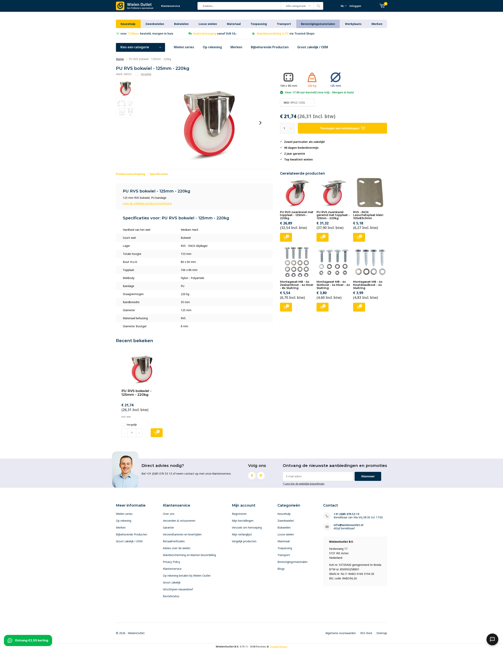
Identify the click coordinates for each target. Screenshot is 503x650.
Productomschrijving (130, 174)
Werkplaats (353, 24)
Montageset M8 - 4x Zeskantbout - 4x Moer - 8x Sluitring (296, 285)
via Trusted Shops (285, 33)
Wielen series (184, 47)
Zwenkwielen (154, 24)
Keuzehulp (128, 24)
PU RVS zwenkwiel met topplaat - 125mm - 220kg (296, 215)
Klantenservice (170, 6)
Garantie (168, 527)
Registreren (239, 514)
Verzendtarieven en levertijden (182, 534)
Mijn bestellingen (242, 520)
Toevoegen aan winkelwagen (286, 237)
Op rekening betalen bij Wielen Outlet (187, 575)
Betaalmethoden (174, 541)
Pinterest (261, 475)
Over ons (168, 514)
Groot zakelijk (172, 582)
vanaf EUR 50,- (215, 33)
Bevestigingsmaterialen (318, 24)
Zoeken (318, 6)
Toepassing (259, 24)
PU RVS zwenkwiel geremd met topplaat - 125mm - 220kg (333, 215)
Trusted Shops (278, 646)
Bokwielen (181, 24)
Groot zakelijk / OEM (312, 47)
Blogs (281, 569)
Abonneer (368, 476)
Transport (284, 24)
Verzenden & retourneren (179, 520)
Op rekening (212, 47)
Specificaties (159, 174)
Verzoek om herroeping (247, 527)
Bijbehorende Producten (270, 47)
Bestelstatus (171, 596)
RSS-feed (366, 633)
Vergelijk (132, 424)
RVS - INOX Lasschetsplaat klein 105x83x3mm (368, 215)
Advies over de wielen (176, 548)
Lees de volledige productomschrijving (147, 203)
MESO (128, 74)
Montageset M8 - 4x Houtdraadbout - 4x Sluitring (367, 285)
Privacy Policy (171, 562)
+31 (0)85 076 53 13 (346, 514)
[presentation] (260, 123)
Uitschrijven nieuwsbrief (178, 589)
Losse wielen (208, 24)
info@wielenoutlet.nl (348, 525)
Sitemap (381, 633)
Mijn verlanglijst (242, 534)
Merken (377, 24)
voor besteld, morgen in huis (146, 33)
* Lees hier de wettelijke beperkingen (303, 483)
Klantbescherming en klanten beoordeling (189, 555)
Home (120, 59)
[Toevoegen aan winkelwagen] (157, 432)
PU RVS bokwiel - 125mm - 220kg (136, 393)
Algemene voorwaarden (340, 633)
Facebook (252, 475)
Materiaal (234, 24)
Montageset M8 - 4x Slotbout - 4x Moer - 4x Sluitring (333, 285)
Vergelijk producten (244, 541)
